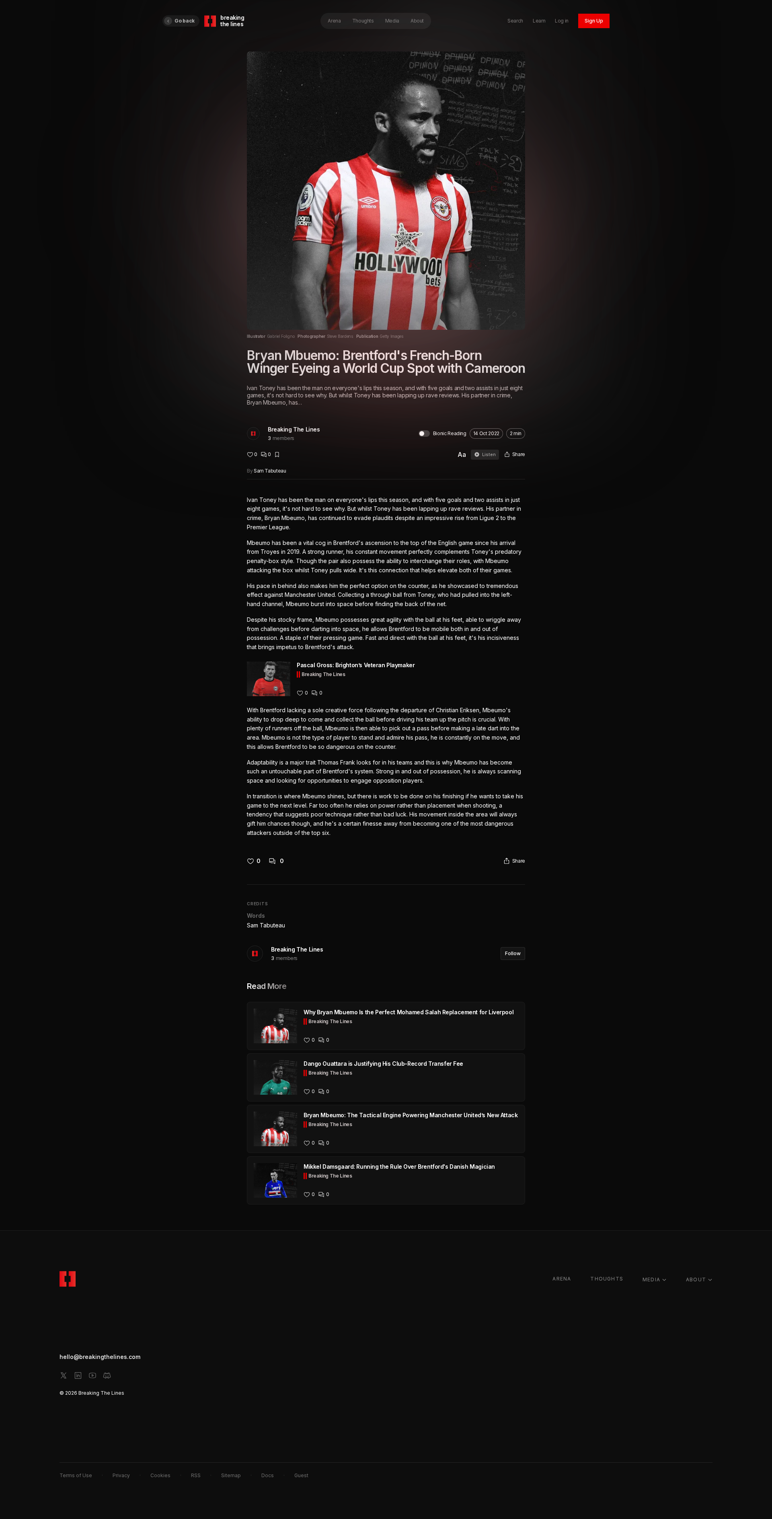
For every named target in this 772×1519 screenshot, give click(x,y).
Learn (539, 21)
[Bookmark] (277, 454)
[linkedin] (78, 1375)
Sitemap (231, 1475)
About (417, 21)
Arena (334, 21)
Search (515, 21)
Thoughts (363, 21)
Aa (462, 454)
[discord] (107, 1375)
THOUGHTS (606, 1279)
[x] (64, 1375)
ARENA (561, 1279)
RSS (196, 1475)
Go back (185, 21)
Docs (267, 1475)
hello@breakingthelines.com (100, 1356)
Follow (513, 953)
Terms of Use (76, 1475)
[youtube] (92, 1375)
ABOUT (696, 1279)
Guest (301, 1475)
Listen (489, 454)
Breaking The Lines (294, 429)
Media (392, 21)
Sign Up (594, 21)
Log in (562, 21)
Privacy (121, 1475)
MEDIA (651, 1279)
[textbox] (386, 666)
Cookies (160, 1475)
